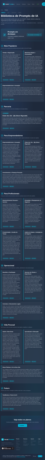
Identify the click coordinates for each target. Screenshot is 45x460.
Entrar (33, 4)
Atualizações (33, 444)
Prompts (13, 4)
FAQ (31, 442)
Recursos (18, 4)
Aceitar (40, 456)
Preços (29, 4)
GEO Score (18, 447)
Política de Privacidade (21, 456)
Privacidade (40, 444)
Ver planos (21, 425)
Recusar (34, 456)
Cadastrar (18, 449)
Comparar (24, 4)
